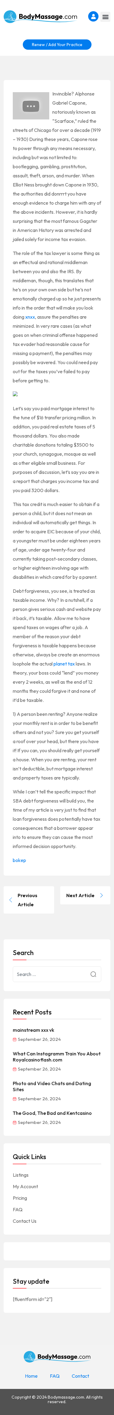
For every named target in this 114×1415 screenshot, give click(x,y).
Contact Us (24, 1221)
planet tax (64, 664)
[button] (105, 17)
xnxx (30, 317)
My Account (25, 1186)
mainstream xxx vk (33, 1030)
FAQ (17, 1209)
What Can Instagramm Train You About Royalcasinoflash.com (57, 1057)
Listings (21, 1175)
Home (31, 1376)
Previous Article (27, 899)
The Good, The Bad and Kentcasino (52, 1113)
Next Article (80, 895)
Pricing (20, 1198)
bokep (19, 860)
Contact (80, 1376)
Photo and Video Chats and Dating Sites (52, 1086)
